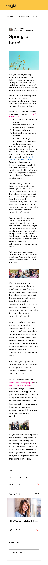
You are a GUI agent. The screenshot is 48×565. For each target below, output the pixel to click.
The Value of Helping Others (24, 521)
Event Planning (23, 17)
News (11, 470)
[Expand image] (14, 273)
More (35, 17)
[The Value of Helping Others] (24, 507)
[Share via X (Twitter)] (16, 477)
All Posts (10, 17)
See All (36, 494)
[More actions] (37, 29)
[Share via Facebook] (10, 477)
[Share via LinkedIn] (21, 477)
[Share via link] (27, 477)
